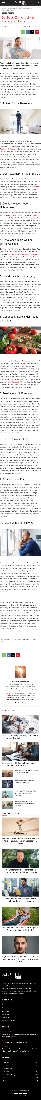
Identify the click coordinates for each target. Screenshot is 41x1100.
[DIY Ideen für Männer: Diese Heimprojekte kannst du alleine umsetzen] (7, 805)
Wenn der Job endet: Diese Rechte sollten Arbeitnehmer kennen (20, 900)
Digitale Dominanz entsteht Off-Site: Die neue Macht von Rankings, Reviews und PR (20, 959)
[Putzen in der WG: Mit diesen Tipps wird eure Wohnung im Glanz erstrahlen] (7, 794)
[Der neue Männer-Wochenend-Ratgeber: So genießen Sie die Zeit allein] (20, 916)
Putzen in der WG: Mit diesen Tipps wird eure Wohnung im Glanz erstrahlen (25, 793)
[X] (32, 32)
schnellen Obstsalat (11, 382)
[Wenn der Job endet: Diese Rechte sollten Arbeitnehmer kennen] (20, 887)
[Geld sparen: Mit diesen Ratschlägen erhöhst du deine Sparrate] (20, 751)
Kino (3, 1040)
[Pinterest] (37, 32)
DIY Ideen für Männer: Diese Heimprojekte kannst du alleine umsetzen (24, 803)
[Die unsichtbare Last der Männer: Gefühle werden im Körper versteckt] (20, 858)
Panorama (10, 13)
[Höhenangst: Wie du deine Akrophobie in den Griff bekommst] (7, 773)
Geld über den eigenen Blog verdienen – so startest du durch (20, 736)
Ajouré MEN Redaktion (20, 682)
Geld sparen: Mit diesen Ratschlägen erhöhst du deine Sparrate (19, 764)
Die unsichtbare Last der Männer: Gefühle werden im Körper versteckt (20, 871)
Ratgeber (15, 8)
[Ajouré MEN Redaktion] (20, 672)
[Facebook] (28, 32)
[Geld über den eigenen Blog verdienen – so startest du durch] (20, 724)
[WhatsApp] (23, 32)
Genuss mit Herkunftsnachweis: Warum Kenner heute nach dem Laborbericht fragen (20, 841)
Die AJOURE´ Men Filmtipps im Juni (14, 1043)
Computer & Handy (8, 1032)
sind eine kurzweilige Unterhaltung (24, 254)
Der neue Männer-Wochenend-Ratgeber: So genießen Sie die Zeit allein (20, 928)
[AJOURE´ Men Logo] (20, 976)
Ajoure (4, 8)
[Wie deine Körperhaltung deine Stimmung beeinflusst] (7, 784)
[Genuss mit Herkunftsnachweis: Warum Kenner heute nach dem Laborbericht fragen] (20, 827)
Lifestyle (9, 8)
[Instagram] (19, 702)
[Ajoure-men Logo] (20, 3)
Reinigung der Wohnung (8, 149)
